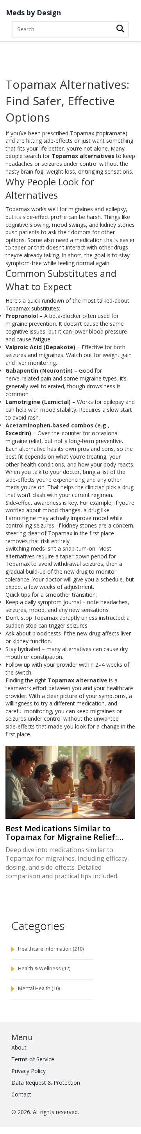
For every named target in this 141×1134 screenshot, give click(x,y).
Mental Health (39, 988)
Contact (21, 1094)
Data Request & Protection (45, 1082)
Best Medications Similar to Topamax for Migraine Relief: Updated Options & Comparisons (68, 833)
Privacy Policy (28, 1071)
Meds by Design (33, 13)
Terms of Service (32, 1059)
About (19, 1047)
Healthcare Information (51, 949)
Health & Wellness (44, 968)
